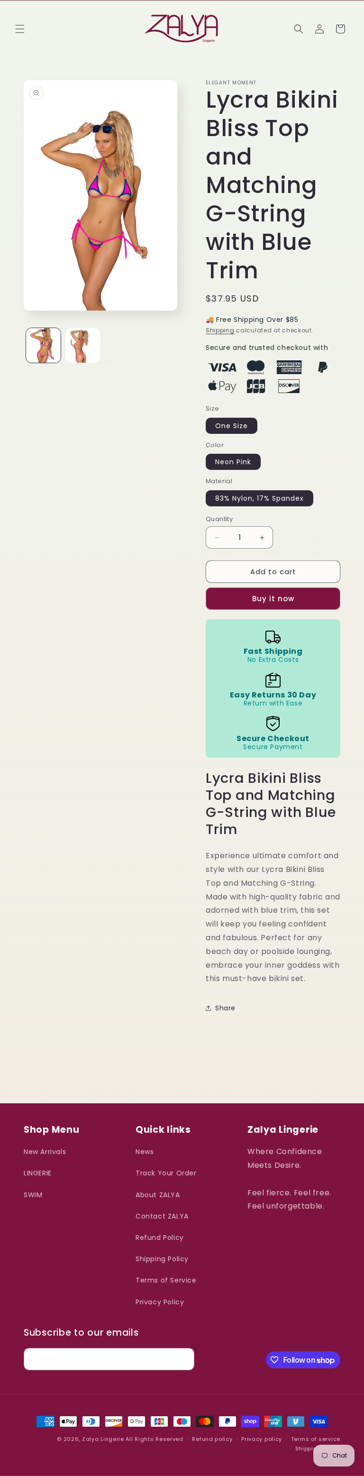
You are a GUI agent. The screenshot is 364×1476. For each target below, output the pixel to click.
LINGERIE (38, 1173)
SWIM (33, 1195)
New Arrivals (45, 1151)
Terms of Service (166, 1280)
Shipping (220, 330)
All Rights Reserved (154, 1439)
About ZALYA (158, 1195)
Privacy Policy (160, 1302)
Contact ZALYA (162, 1216)
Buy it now (273, 599)
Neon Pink (233, 462)
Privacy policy (261, 1439)
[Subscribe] (183, 1359)
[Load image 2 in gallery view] (82, 345)
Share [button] (225, 1008)
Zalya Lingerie (103, 1439)
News (145, 1151)
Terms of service (315, 1439)
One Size (231, 426)
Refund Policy (160, 1237)
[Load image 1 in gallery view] (43, 345)
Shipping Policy (162, 1259)
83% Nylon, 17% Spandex (259, 498)
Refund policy (212, 1439)
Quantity (219, 518)
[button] (19, 28)
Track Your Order (166, 1173)
